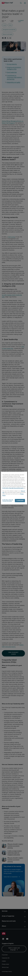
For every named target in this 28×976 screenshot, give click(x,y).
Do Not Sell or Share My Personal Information (12, 488)
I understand (19, 500)
